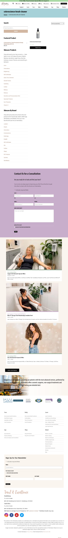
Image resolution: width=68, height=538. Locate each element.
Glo (4, 145)
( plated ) (6, 124)
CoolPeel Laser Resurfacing (50, 418)
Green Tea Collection (9, 77)
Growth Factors (7, 80)
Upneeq (6, 157)
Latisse (5, 87)
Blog (41, 3)
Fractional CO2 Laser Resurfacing (51, 424)
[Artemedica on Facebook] (11, 515)
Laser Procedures (7, 422)
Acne (5, 65)
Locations (46, 3)
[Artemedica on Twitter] (22, 515)
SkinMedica (6, 160)
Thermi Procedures (28, 420)
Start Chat (59, 537)
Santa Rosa (7, 503)
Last (35, 198)
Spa (52, 7)
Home (5, 14)
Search (16, 31)
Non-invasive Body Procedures (31, 416)
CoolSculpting (27, 418)
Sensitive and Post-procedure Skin (12, 96)
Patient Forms (48, 446)
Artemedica (6, 130)
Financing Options (48, 441)
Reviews (35, 3)
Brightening (6, 71)
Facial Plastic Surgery (8, 418)
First (15, 198)
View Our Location (11, 390)
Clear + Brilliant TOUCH (49, 422)
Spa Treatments (7, 433)
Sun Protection (7, 102)
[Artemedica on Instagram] (6, 515)
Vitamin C (6, 105)
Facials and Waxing (8, 435)
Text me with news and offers (12, 473)
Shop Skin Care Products (29, 435)
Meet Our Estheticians (49, 437)
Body (39, 7)
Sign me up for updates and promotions (22, 227)
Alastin (5, 127)
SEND (16, 231)
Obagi (5, 151)
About (47, 430)
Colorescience (7, 133)
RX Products (7, 154)
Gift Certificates (7, 74)
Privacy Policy (29, 531)
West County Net (46, 531)
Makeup (6, 90)
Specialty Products (8, 99)
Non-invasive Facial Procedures (10, 416)
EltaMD (5, 139)
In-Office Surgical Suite (49, 439)
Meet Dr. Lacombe (48, 433)
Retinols (6, 93)
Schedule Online (55, 3)
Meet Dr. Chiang (48, 435)
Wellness (46, 7)
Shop (58, 7)
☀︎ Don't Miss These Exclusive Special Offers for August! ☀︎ (34, 1)
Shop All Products (28, 433)
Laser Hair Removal (49, 426)
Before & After (26, 3)
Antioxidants (7, 68)
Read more (38, 47)
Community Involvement (50, 448)
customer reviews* (34, 511)
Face (34, 7)
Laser (28, 7)
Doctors (64, 7)
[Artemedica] (5, 4)
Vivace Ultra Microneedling (50, 420)
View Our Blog (12, 370)
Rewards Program (48, 443)
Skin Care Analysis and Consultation (11, 437)
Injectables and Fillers (8, 420)
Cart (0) (18, 3)
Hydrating (6, 83)
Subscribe (8, 484)
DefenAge (6, 136)
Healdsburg (7, 496)
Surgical (21, 7)
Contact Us (63, 3)
